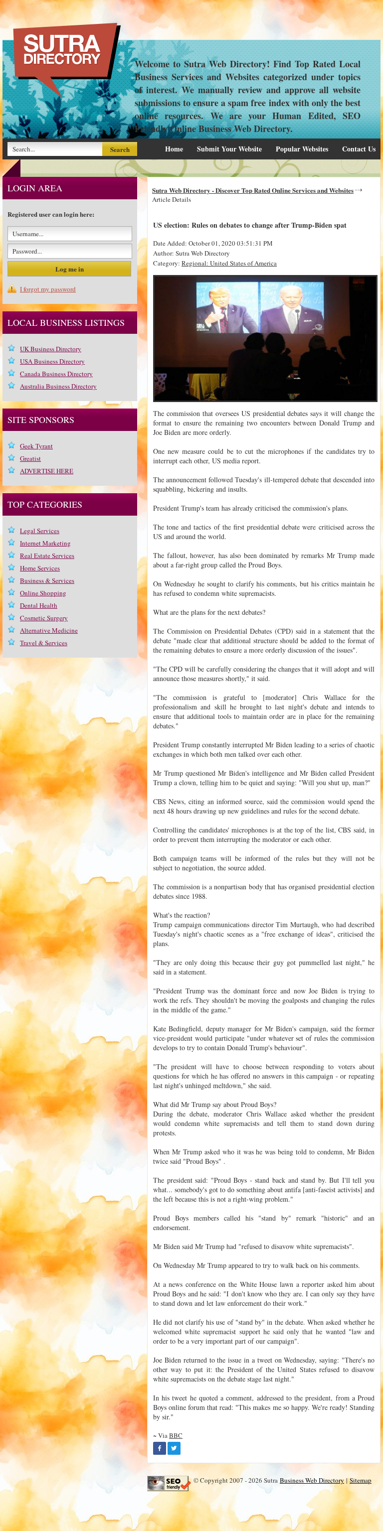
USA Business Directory (52, 361)
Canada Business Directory (56, 373)
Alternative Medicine (49, 630)
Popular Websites (302, 148)
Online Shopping (43, 592)
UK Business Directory (50, 348)
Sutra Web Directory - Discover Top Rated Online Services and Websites (253, 190)
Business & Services (47, 580)
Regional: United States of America (229, 263)
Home (174, 148)
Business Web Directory (312, 1480)
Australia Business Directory (58, 386)
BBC (176, 1435)
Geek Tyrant (36, 445)
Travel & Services (43, 642)
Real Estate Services (47, 555)
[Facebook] (159, 1448)
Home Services (40, 567)
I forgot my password (48, 288)
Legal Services (39, 530)
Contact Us (359, 148)
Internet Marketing (45, 543)
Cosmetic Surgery (44, 617)
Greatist (30, 458)
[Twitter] (174, 1448)
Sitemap (361, 1480)
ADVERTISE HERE (46, 470)
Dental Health (38, 605)
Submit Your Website (229, 148)
